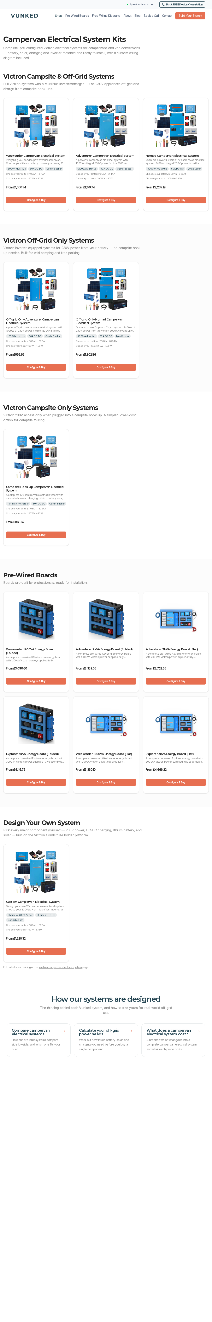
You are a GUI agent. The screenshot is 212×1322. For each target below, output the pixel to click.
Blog (138, 15)
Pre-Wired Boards (77, 15)
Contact (167, 15)
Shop (58, 15)
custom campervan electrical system (60, 967)
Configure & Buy (36, 200)
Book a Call (151, 15)
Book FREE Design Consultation (184, 4)
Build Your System (190, 15)
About (127, 15)
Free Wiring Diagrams (106, 15)
